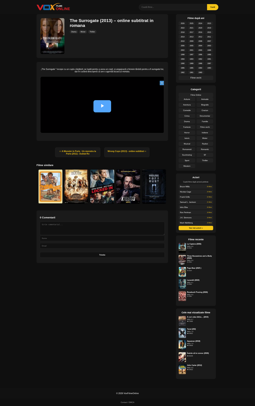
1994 (182, 59)
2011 (209, 37)
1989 (191, 63)
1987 (209, 63)
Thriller (92, 32)
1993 (191, 59)
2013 (191, 37)
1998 (182, 55)
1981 (191, 72)
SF (205, 155)
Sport (187, 160)
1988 (200, 63)
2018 (182, 32)
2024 (200, 23)
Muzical (187, 144)
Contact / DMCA (127, 402)
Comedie (187, 110)
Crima (187, 116)
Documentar (205, 116)
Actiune (187, 99)
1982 (182, 72)
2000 (200, 50)
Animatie (205, 99)
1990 (182, 63)
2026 (182, 23)
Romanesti (187, 149)
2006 (182, 46)
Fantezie (187, 127)
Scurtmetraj (187, 155)
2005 (191, 46)
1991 (209, 59)
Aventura (187, 105)
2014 (182, 37)
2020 (200, 28)
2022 (182, 28)
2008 (200, 41)
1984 (200, 68)
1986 (182, 68)
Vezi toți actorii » (196, 228)
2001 (191, 50)
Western (186, 166)
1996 (200, 55)
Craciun (205, 110)
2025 (191, 23)
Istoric (187, 138)
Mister (83, 32)
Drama (73, 32)
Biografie (205, 105)
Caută (212, 7)
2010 (182, 41)
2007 (209, 41)
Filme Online (196, 95)
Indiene (205, 133)
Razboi (205, 144)
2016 (200, 32)
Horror (187, 133)
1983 (209, 68)
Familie (205, 121)
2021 (191, 28)
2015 (209, 32)
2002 (182, 50)
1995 (209, 55)
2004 (200, 46)
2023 (209, 23)
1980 (200, 72)
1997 (191, 55)
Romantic (205, 149)
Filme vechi (195, 78)
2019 (209, 28)
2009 (191, 41)
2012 (200, 37)
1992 (200, 59)
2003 (209, 46)
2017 (191, 32)
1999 (209, 50)
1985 (191, 68)
